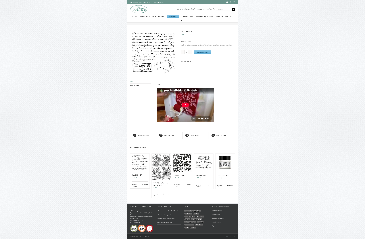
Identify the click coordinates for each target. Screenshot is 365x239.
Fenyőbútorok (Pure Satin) (165, 222)
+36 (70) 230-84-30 (147, 2)
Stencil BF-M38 (201, 175)
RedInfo (147, 236)
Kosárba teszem (202, 52)
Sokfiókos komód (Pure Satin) (166, 219)
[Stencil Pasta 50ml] (225, 163)
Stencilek (189, 61)
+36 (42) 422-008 (138, 220)
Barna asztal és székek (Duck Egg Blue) (168, 211)
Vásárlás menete (216, 222)
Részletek (146, 184)
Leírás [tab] (131, 81)
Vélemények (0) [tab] (134, 85)
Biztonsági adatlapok (218, 218)
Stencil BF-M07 (137, 175)
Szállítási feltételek (217, 210)
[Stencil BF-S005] (182, 163)
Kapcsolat (214, 226)
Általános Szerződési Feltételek (220, 206)
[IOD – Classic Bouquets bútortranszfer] (161, 167)
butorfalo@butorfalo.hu (159, 2)
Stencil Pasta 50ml (223, 176)
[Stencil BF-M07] (140, 163)
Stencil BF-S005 (179, 175)
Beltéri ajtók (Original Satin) (165, 215)
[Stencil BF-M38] (203, 163)
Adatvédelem (216, 214)
